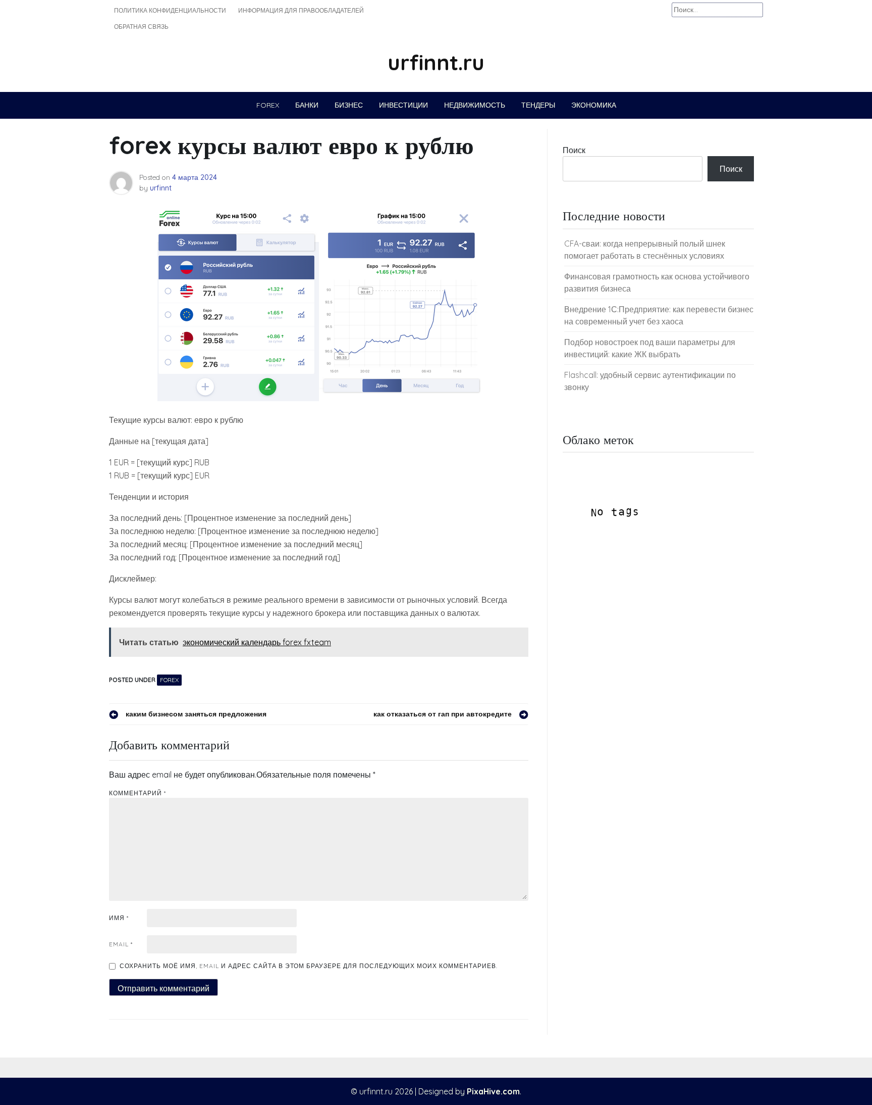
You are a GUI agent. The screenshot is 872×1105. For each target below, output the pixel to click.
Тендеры (538, 105)
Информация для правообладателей (301, 10)
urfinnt (161, 188)
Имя (119, 918)
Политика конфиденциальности (170, 10)
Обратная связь (141, 26)
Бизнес (349, 105)
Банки (306, 105)
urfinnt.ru (436, 62)
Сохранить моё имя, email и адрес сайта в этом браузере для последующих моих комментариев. (309, 966)
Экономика (593, 105)
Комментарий (137, 793)
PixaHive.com (493, 1091)
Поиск (574, 150)
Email (121, 944)
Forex (267, 105)
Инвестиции (403, 105)
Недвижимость (474, 105)
